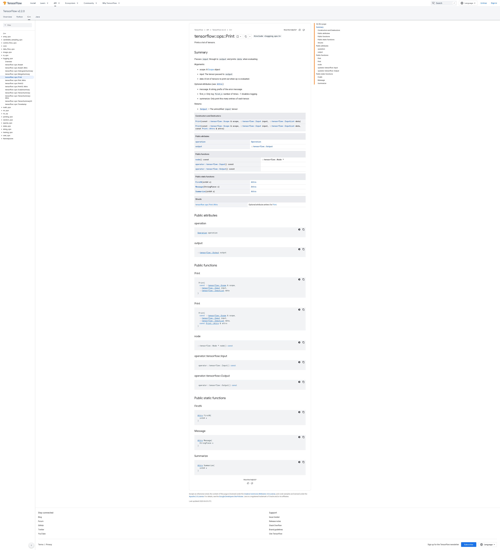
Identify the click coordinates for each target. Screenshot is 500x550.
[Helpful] (300, 30)
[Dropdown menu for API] (60, 3)
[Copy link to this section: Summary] (210, 52)
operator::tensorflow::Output (210, 169)
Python (20, 17)
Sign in (494, 3)
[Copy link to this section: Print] (202, 273)
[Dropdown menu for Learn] (48, 3)
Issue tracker (274, 517)
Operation (256, 141)
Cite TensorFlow (275, 534)
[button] (17, 36)
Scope (211, 69)
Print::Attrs (208, 128)
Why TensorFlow (109, 3)
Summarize (200, 191)
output (198, 146)
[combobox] (444, 3)
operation (200, 141)
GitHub (483, 3)
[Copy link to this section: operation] (208, 223)
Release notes (275, 521)
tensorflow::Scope (220, 121)
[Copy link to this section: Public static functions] (228, 398)
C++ (29, 17)
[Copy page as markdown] (245, 36)
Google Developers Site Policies (231, 496)
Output (203, 109)
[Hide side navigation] (31, 545)
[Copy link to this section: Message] (208, 431)
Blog (40, 517)
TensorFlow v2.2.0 (14, 11)
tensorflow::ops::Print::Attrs (206, 205)
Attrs (219, 84)
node (197, 159)
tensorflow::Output (263, 146)
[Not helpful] (304, 30)
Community (89, 3)
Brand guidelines (276, 530)
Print (198, 121)
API (55, 3)
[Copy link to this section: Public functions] (219, 265)
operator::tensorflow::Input (210, 164)
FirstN (198, 182)
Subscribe (468, 544)
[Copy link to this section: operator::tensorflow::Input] (229, 356)
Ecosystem (70, 3)
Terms (40, 544)
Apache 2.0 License (196, 496)
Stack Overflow (275, 525)
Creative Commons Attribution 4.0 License (259, 494)
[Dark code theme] (299, 229)
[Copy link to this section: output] (205, 243)
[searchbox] (17, 25)
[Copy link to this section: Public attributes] (220, 215)
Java (38, 17)
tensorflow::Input (252, 121)
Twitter (41, 530)
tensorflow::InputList (283, 121)
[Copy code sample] (303, 229)
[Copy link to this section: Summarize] (210, 456)
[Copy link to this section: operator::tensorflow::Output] (232, 376)
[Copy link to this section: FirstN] (204, 406)
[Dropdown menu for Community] (97, 3)
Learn (42, 3)
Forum (40, 521)
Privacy (49, 544)
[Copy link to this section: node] (203, 336)
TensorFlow (198, 30)
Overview (7, 17)
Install (33, 3)
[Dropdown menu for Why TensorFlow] (120, 3)
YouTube (42, 534)
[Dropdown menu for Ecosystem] (78, 3)
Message (199, 187)
